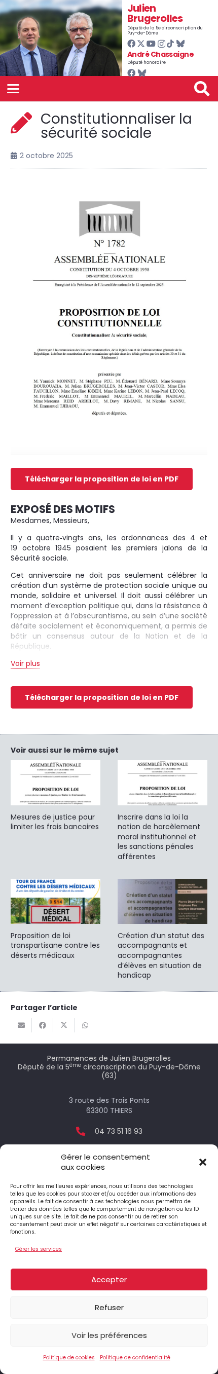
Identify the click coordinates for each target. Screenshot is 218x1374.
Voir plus (25, 663)
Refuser (109, 1307)
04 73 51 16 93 (118, 1131)
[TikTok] (170, 44)
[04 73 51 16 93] (85, 1131)
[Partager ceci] (42, 1025)
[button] (203, 1162)
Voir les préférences (109, 1335)
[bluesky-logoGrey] (180, 43)
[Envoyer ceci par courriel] (21, 1025)
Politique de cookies (69, 1357)
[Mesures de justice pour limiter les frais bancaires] (55, 796)
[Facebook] (131, 44)
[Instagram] (161, 44)
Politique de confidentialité (135, 1357)
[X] (141, 44)
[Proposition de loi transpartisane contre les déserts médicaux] (55, 919)
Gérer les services (38, 1249)
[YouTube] (151, 44)
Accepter (109, 1279)
